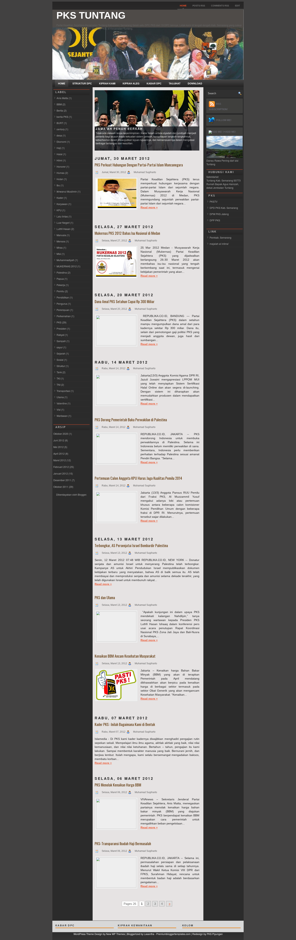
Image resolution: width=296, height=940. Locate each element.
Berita (60, 110)
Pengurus (62, 303)
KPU (59, 210)
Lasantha (149, 934)
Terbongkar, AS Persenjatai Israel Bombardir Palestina (131, 545)
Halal (59, 154)
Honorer (61, 166)
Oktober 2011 (60, 486)
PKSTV (213, 201)
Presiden (61, 328)
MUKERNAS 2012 (67, 266)
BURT (60, 123)
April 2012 (59, 453)
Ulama (60, 397)
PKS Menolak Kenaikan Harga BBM (118, 785)
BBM (59, 104)
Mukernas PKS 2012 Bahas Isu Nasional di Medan (127, 233)
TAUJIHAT (174, 83)
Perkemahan (64, 316)
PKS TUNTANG (90, 15)
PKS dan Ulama (105, 598)
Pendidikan (63, 297)
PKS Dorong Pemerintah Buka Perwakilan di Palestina (131, 420)
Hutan (60, 179)
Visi (59, 409)
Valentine (62, 403)
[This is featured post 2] (147, 120)
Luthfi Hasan (63, 229)
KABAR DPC (154, 83)
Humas (60, 172)
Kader (60, 197)
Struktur (61, 366)
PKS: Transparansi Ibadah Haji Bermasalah (123, 844)
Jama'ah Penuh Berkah (119, 129)
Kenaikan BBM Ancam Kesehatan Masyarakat (125, 656)
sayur (60, 347)
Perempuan (63, 310)
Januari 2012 (60, 473)
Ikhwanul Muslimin (67, 191)
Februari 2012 (61, 466)
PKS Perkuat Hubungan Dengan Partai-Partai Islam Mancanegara (139, 165)
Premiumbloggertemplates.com (173, 934)
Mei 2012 (58, 447)
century (61, 129)
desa (59, 135)
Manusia (61, 235)
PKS (59, 322)
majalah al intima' (219, 243)
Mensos (61, 241)
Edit (237, 5)
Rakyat (60, 334)
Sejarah (61, 353)
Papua (60, 278)
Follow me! (223, 120)
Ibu (58, 185)
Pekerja (61, 285)
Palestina (62, 272)
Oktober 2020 (60, 433)
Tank (59, 372)
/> (224, 131)
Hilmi (59, 160)
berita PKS (62, 116)
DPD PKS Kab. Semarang (224, 207)
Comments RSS (220, 5)
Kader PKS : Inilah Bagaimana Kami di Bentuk (125, 724)
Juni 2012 (58, 440)
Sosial (60, 359)
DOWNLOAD (195, 83)
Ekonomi (61, 141)
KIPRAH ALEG (131, 83)
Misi (59, 253)
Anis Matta (62, 98)
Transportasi (63, 391)
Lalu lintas (62, 216)
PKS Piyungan (215, 934)
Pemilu (60, 291)
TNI (58, 384)
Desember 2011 (62, 480)
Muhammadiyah (65, 260)
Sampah (61, 341)
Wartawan (62, 415)
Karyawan (62, 204)
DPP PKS (215, 220)
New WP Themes (115, 934)
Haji (59, 148)
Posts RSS (199, 5)
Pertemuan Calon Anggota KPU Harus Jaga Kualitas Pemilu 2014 (138, 478)
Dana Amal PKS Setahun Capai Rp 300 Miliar (124, 301)
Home (183, 5)
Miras (60, 247)
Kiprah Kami (107, 83)
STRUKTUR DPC (82, 83)
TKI (58, 378)
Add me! (230, 131)
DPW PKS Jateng (219, 214)
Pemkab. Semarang (220, 237)
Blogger (82, 494)
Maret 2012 (59, 460)
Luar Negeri (63, 222)
